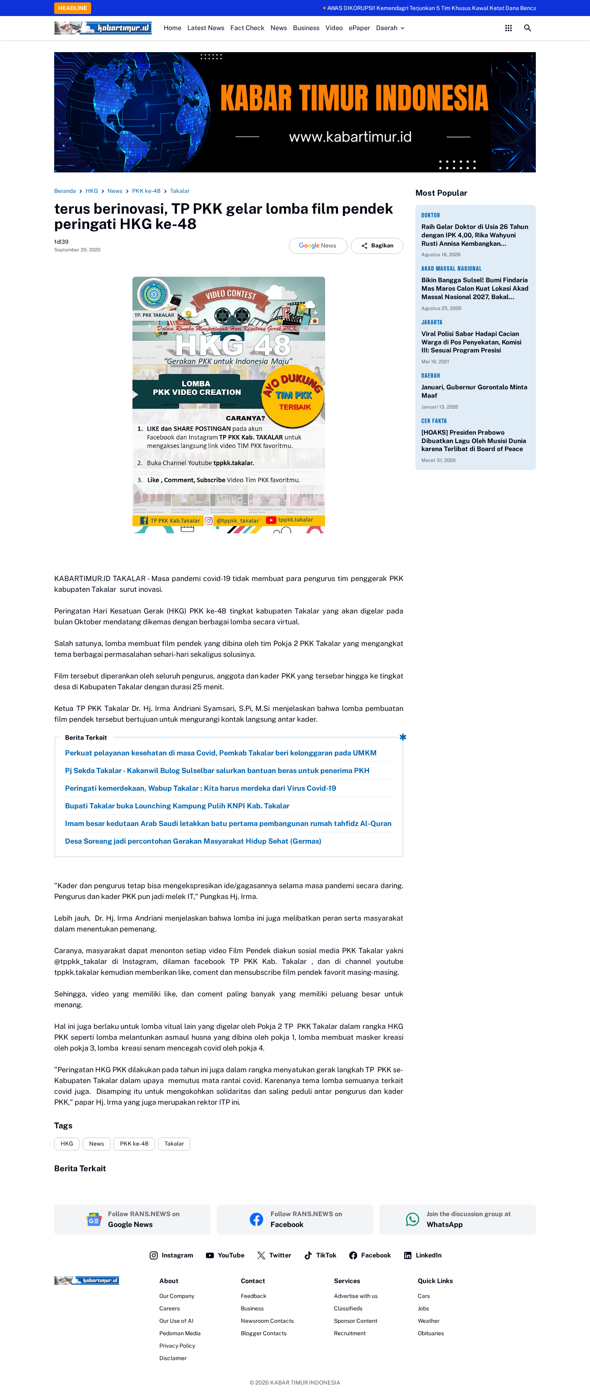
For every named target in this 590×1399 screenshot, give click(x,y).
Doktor (430, 215)
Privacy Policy (177, 1345)
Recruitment (350, 1333)
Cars (424, 1296)
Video (334, 28)
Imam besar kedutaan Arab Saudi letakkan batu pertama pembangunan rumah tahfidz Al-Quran (228, 823)
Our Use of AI (176, 1321)
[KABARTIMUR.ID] (103, 28)
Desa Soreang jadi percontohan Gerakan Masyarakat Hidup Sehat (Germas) (193, 841)
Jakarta (432, 322)
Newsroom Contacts (267, 1321)
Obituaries (431, 1333)
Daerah (386, 28)
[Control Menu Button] (508, 28)
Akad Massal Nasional (451, 268)
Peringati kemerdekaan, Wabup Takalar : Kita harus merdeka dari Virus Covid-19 (200, 788)
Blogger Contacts (264, 1333)
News (279, 28)
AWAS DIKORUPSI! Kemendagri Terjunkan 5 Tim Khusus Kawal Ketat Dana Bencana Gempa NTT (418, 8)
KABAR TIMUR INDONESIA (305, 1382)
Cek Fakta (434, 420)
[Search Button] (528, 28)
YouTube (231, 1255)
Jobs (423, 1308)
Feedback (254, 1296)
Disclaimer (173, 1358)
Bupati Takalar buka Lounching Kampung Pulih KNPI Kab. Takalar (177, 806)
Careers (169, 1308)
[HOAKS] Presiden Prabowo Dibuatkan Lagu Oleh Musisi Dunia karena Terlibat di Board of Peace (473, 441)
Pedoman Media (180, 1333)
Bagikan (382, 245)
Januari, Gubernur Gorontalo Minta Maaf (474, 391)
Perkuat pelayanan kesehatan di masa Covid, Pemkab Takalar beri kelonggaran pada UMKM (221, 753)
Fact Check (247, 28)
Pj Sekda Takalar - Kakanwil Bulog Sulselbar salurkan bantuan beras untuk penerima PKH (217, 770)
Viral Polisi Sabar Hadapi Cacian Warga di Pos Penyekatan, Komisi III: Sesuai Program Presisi (471, 342)
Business (306, 28)
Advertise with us (356, 1296)
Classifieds (348, 1308)
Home (172, 28)
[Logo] (86, 1280)
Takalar (174, 1143)
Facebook (376, 1255)
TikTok (326, 1255)
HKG (67, 1143)
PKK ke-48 (134, 1143)
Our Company (176, 1296)
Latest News (205, 28)
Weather (428, 1321)
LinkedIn (428, 1255)
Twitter (280, 1255)
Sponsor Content (355, 1321)
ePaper (359, 28)
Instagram (177, 1255)
